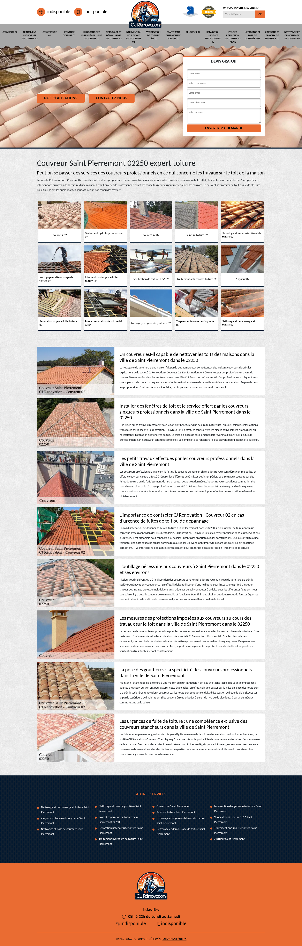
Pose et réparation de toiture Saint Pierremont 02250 (119, 820)
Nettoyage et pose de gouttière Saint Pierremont (62, 832)
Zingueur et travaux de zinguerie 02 (272, 35)
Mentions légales (175, 939)
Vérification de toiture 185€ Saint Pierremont (233, 820)
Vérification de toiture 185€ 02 (153, 35)
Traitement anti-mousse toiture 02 (173, 35)
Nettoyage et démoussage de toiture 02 (114, 35)
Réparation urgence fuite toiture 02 (213, 37)
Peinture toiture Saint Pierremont (176, 812)
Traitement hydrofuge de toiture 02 (30, 35)
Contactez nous (111, 98)
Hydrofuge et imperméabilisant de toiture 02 (91, 35)
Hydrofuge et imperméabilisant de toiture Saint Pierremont (181, 821)
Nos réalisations (60, 98)
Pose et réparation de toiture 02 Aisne (233, 37)
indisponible (58, 11)
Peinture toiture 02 (69, 34)
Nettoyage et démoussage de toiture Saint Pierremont (181, 832)
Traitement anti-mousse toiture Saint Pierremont (235, 831)
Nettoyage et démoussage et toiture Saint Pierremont (65, 810)
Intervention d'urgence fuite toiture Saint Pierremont (238, 809)
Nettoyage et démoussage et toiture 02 (292, 35)
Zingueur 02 (193, 32)
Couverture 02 (50, 34)
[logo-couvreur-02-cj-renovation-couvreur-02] (145, 12)
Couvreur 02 (9, 32)
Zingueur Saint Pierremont (229, 839)
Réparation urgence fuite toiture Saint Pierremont (121, 831)
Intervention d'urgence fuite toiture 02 (133, 37)
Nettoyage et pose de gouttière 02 (252, 35)
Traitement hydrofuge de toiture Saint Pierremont (121, 842)
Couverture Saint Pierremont (173, 806)
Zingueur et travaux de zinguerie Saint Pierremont (63, 821)
